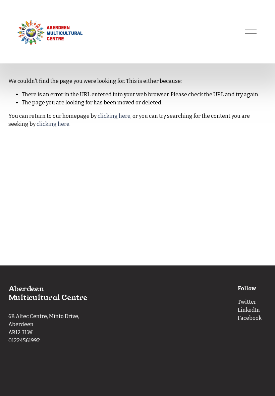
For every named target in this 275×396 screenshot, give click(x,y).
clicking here (114, 116)
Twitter (247, 302)
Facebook (250, 318)
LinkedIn (249, 310)
